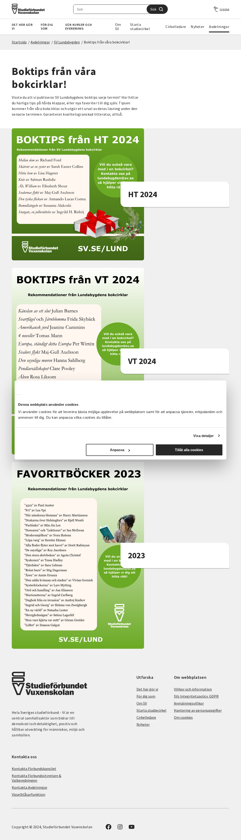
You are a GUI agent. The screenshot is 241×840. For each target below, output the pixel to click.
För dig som (47, 27)
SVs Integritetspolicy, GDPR (196, 696)
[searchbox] (110, 9)
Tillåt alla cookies (189, 450)
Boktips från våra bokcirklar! (107, 42)
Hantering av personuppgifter (198, 710)
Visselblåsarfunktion (28, 794)
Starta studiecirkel (140, 26)
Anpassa (117, 450)
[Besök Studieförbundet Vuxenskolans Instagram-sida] (120, 828)
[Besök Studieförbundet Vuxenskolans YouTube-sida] (131, 828)
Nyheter (197, 26)
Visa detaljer (203, 436)
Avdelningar (219, 26)
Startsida (19, 42)
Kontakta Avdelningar (29, 787)
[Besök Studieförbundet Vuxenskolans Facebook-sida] (108, 828)
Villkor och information (193, 689)
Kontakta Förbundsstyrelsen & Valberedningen (36, 778)
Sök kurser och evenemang (78, 27)
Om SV (118, 26)
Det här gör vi (22, 27)
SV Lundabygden (67, 42)
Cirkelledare (175, 26)
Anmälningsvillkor (189, 703)
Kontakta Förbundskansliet (34, 768)
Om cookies (183, 717)
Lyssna (224, 9)
